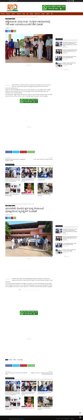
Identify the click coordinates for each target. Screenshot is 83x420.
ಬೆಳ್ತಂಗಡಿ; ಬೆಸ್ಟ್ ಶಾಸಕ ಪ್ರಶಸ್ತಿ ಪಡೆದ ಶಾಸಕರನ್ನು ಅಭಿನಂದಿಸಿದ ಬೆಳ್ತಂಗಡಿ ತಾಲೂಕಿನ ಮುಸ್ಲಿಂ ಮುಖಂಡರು (28, 180)
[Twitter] (71, 1)
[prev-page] (6, 198)
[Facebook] (67, 1)
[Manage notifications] (80, 417)
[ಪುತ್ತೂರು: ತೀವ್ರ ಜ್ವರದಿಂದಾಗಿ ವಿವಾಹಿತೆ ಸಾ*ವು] (28, 188)
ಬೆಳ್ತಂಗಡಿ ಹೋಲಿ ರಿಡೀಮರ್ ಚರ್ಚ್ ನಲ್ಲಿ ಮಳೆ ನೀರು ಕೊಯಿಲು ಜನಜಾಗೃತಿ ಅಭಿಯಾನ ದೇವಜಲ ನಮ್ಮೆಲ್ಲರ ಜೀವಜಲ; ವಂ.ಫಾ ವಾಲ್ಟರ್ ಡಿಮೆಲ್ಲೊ (12, 180)
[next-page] (8, 198)
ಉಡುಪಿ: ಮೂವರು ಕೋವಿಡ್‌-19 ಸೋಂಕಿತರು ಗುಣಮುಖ (43, 159)
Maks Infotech (21, 418)
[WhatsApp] (15, 31)
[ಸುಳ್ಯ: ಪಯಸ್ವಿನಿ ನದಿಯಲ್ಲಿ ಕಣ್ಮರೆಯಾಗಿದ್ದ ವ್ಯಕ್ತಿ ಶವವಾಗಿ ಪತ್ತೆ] (45, 188)
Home (6, 17)
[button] (81, 13)
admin (7, 27)
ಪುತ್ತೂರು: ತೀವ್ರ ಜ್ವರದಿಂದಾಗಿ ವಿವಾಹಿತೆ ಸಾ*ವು (28, 194)
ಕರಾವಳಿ (9, 17)
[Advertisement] (29, 74)
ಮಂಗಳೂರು (10, 18)
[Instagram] (69, 1)
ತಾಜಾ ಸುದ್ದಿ (13, 18)
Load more (66, 69)
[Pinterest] (12, 31)
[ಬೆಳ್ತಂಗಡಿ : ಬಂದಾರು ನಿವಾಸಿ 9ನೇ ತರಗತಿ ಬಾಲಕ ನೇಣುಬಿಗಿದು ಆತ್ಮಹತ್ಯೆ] (12, 188)
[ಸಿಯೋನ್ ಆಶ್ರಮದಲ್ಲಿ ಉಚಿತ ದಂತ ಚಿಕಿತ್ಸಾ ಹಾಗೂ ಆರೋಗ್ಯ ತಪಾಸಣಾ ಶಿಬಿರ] (45, 172)
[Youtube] (73, 1)
